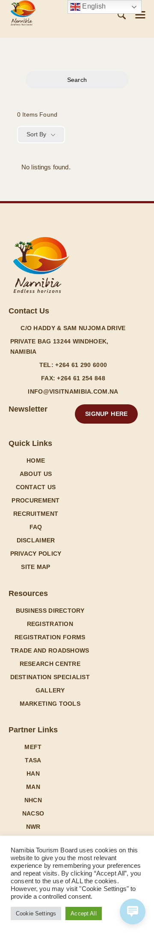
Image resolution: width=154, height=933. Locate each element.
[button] (140, 15)
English (93, 6)
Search (77, 79)
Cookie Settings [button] (36, 913)
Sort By (36, 134)
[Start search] (121, 15)
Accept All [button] (84, 913)
